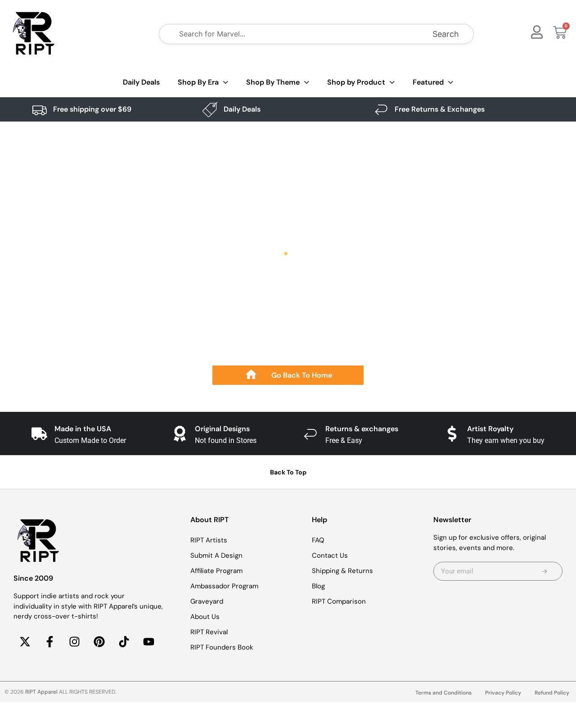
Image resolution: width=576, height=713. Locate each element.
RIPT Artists (208, 540)
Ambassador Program (224, 586)
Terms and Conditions (443, 692)
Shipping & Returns (342, 570)
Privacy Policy (503, 692)
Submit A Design (216, 555)
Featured (428, 82)
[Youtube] (148, 642)
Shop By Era (198, 82)
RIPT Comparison (339, 601)
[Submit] (544, 571)
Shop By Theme (273, 82)
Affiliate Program (216, 570)
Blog (318, 586)
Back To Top (288, 472)
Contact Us (330, 555)
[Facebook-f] (49, 642)
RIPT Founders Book (221, 647)
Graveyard (206, 601)
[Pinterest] (99, 642)
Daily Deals (141, 82)
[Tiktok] (123, 642)
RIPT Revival (209, 631)
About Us (205, 616)
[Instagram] (74, 642)
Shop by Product (356, 82)
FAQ (318, 540)
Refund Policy (552, 692)
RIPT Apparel (41, 691)
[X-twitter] (25, 642)
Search (445, 34)
